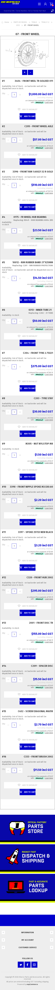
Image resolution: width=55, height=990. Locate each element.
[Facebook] (28, 965)
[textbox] (25, 10)
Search (52, 10)
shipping (49, 97)
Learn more (49, 102)
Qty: (3, 93)
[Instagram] (34, 965)
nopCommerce (32, 984)
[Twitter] (21, 965)
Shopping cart (51, 4)
